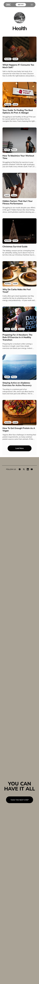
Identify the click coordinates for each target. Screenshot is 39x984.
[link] (8, 59)
